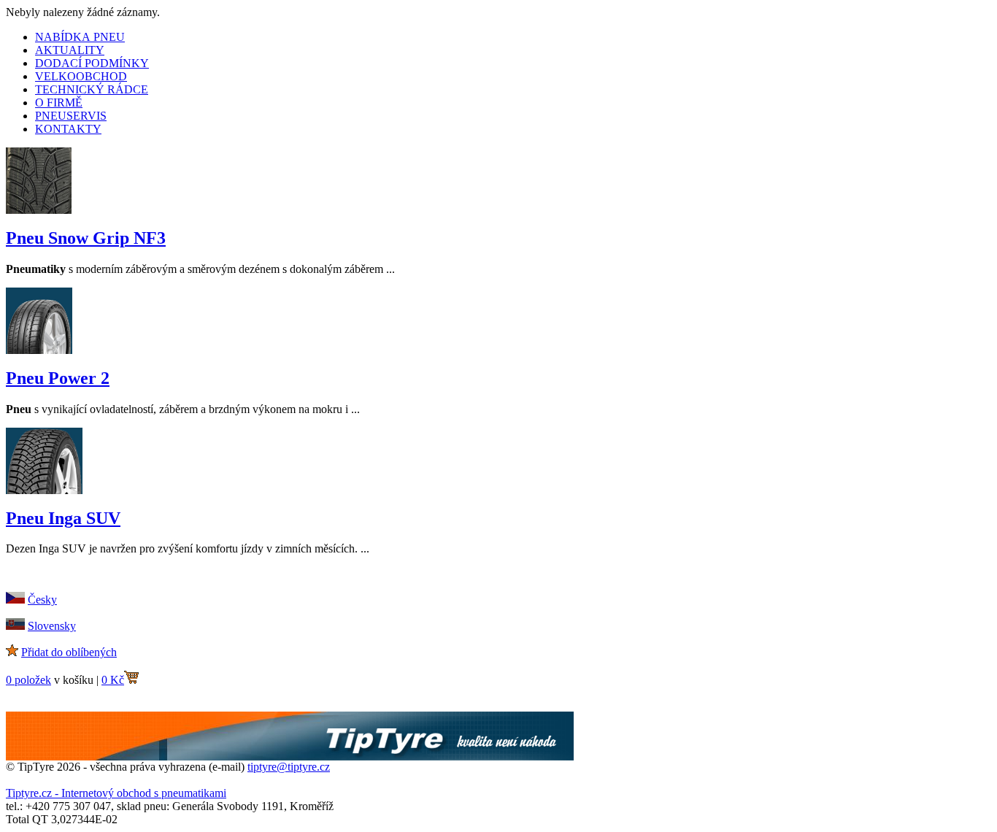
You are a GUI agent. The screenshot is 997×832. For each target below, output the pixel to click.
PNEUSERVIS (71, 115)
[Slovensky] (15, 626)
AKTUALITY (69, 50)
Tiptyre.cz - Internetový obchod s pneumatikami (116, 793)
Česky (42, 599)
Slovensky (52, 626)
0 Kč (112, 680)
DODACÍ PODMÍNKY (92, 63)
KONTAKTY (68, 129)
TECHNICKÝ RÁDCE (91, 89)
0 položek (28, 680)
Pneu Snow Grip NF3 (86, 237)
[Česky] (15, 599)
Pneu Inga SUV (63, 518)
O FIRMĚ (58, 102)
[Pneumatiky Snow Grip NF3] (39, 210)
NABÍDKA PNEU (80, 37)
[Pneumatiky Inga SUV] (44, 490)
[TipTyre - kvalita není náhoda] (290, 756)
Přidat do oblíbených (69, 652)
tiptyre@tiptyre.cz (288, 766)
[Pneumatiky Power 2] (39, 350)
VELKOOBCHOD (81, 76)
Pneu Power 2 (57, 378)
